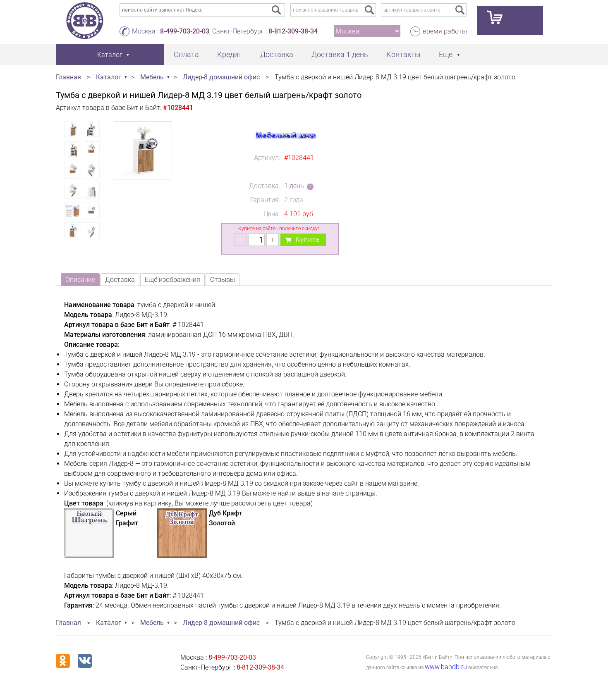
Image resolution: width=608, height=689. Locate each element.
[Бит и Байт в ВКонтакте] (85, 661)
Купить (308, 239)
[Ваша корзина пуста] (510, 20)
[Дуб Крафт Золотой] (182, 556)
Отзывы (222, 280)
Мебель (152, 77)
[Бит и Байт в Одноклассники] (63, 661)
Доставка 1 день (339, 54)
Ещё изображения (172, 280)
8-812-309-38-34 (293, 31)
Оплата (186, 54)
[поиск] (369, 10)
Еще (445, 54)
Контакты (403, 54)
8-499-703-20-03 (184, 31)
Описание (80, 280)
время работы (445, 31)
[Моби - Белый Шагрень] (89, 556)
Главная (68, 77)
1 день (294, 186)
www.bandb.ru (446, 667)
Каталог (108, 77)
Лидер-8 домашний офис (221, 77)
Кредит (229, 54)
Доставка (276, 54)
